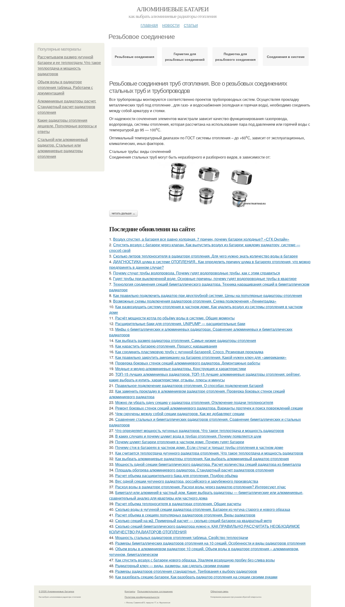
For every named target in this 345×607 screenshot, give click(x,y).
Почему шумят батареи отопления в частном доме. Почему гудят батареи (179, 441)
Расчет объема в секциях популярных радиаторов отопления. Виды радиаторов (185, 515)
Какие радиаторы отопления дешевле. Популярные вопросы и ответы (67, 126)
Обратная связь (219, 591)
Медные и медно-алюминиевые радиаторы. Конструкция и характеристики (180, 368)
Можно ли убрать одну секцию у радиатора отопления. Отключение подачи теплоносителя (194, 402)
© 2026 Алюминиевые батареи (56, 591)
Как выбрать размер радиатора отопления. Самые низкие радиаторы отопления (185, 340)
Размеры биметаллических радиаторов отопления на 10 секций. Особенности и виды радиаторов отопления (210, 543)
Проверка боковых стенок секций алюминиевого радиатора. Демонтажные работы (187, 363)
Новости (171, 24)
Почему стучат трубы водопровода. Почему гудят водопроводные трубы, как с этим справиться (196, 273)
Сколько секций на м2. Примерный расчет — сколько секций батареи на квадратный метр (193, 520)
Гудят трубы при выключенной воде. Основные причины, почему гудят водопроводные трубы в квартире (205, 278)
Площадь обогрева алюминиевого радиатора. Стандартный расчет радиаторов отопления (194, 470)
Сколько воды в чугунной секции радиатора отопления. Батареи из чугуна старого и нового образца (202, 509)
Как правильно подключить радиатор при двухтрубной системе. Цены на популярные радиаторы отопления (207, 295)
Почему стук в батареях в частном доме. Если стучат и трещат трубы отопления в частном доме (199, 447)
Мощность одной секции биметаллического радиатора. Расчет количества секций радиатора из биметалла (208, 464)
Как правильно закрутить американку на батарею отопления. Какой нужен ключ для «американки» (201, 357)
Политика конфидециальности (142, 597)
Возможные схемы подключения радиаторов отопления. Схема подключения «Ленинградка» (194, 301)
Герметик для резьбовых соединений (185, 56)
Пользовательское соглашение (155, 591)
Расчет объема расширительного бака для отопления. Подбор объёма (176, 475)
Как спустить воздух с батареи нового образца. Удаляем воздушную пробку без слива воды (195, 560)
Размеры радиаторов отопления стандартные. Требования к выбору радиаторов (186, 571)
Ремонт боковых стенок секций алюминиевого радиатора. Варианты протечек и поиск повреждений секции (209, 408)
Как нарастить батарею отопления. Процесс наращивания (166, 346)
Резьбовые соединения (134, 56)
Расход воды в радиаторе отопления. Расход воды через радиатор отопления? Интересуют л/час (200, 486)
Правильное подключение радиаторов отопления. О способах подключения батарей (189, 385)
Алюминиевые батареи (173, 9)
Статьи (191, 24)
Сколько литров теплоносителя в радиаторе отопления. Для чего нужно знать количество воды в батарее (205, 256)
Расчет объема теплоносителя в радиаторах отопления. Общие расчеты (178, 503)
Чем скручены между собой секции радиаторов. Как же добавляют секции (179, 413)
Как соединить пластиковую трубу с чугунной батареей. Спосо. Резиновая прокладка (189, 351)
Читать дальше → (123, 213)
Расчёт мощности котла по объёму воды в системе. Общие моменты (175, 318)
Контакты (130, 591)
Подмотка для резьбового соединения (235, 56)
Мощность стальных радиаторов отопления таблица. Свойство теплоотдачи (181, 537)
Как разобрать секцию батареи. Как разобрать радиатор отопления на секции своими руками (196, 577)
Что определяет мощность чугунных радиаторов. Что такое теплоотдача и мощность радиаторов (199, 430)
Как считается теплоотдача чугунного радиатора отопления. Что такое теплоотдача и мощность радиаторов (209, 453)
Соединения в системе (286, 56)
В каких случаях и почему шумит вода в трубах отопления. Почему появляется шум (188, 436)
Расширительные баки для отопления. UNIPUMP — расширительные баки (180, 323)
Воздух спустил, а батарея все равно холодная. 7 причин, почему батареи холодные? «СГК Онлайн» (201, 239)
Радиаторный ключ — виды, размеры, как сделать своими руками (172, 565)
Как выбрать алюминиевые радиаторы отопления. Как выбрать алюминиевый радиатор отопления (202, 458)
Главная (149, 24)
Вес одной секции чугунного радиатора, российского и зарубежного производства (186, 481)
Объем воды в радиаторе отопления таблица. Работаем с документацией (65, 87)
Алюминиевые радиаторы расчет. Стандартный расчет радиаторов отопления (67, 106)
